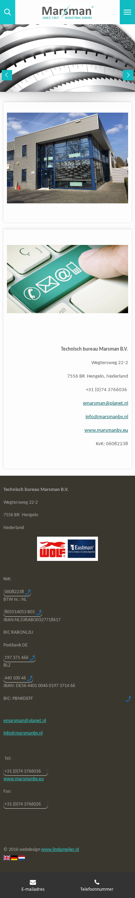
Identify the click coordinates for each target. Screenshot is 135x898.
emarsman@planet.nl (105, 403)
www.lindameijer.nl (60, 849)
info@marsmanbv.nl (107, 417)
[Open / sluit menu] (127, 12)
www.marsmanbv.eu (106, 430)
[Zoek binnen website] (7, 12)
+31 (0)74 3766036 (22, 771)
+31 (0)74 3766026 (22, 804)
